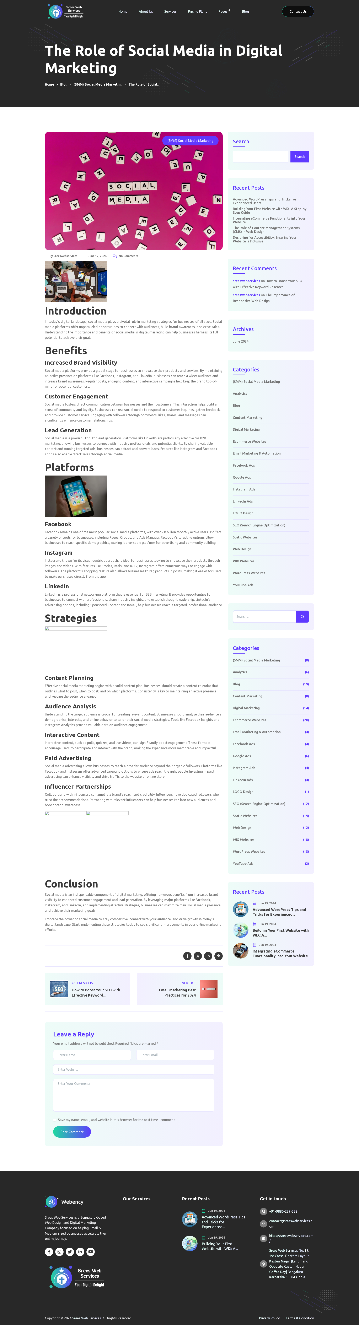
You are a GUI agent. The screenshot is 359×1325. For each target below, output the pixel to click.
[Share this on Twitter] (198, 956)
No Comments (128, 255)
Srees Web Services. (87, 1318)
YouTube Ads (243, 585)
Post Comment (72, 1132)
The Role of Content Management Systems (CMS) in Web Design (266, 230)
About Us (146, 11)
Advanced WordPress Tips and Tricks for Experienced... (279, 911)
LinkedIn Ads (243, 501)
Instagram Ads (244, 489)
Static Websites (245, 537)
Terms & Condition (300, 1318)
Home (122, 11)
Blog (245, 11)
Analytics (240, 393)
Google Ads (242, 477)
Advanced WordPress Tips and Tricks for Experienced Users (264, 201)
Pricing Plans (197, 11)
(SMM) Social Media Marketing (190, 141)
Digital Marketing (246, 429)
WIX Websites (243, 561)
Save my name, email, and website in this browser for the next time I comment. (116, 1120)
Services (170, 11)
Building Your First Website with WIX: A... (281, 932)
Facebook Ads (244, 465)
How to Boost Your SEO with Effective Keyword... (96, 992)
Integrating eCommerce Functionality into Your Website (269, 220)
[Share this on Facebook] (187, 956)
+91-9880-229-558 (283, 1211)
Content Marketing (247, 417)
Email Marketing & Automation (257, 453)
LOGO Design (243, 513)
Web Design (242, 549)
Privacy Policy (269, 1318)
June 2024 (240, 341)
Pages (223, 11)
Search (241, 141)
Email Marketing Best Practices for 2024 (177, 992)
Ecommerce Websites (249, 441)
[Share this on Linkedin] (208, 956)
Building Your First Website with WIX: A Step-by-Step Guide (270, 210)
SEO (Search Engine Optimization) (259, 525)
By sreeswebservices (63, 256)
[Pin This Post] (218, 956)
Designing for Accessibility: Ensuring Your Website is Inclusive (264, 239)
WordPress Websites (249, 573)
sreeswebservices (246, 281)
